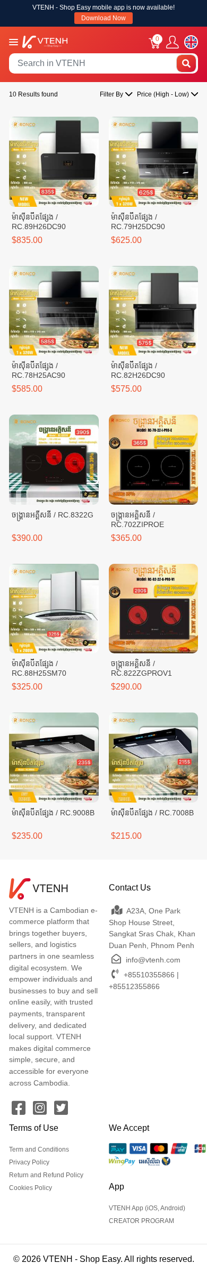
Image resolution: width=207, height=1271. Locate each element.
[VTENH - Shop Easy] (44, 41)
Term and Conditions (39, 1149)
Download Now (103, 18)
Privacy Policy (29, 1162)
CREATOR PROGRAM (141, 1221)
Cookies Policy (30, 1188)
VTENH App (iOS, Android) (147, 1208)
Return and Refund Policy (46, 1175)
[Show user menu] (172, 42)
